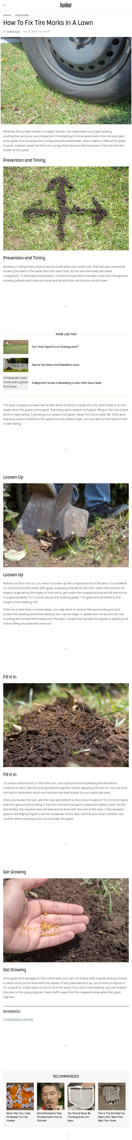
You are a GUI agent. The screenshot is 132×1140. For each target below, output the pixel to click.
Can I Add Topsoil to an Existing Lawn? (55, 347)
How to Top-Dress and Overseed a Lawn (56, 365)
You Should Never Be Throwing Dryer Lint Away (79, 1117)
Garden (7, 16)
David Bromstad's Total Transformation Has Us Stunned (49, 1117)
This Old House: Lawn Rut (18, 1019)
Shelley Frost (13, 32)
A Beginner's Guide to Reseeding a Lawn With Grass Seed (66, 383)
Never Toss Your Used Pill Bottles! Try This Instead (18, 1117)
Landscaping (22, 16)
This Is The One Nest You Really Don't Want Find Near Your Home (111, 1117)
